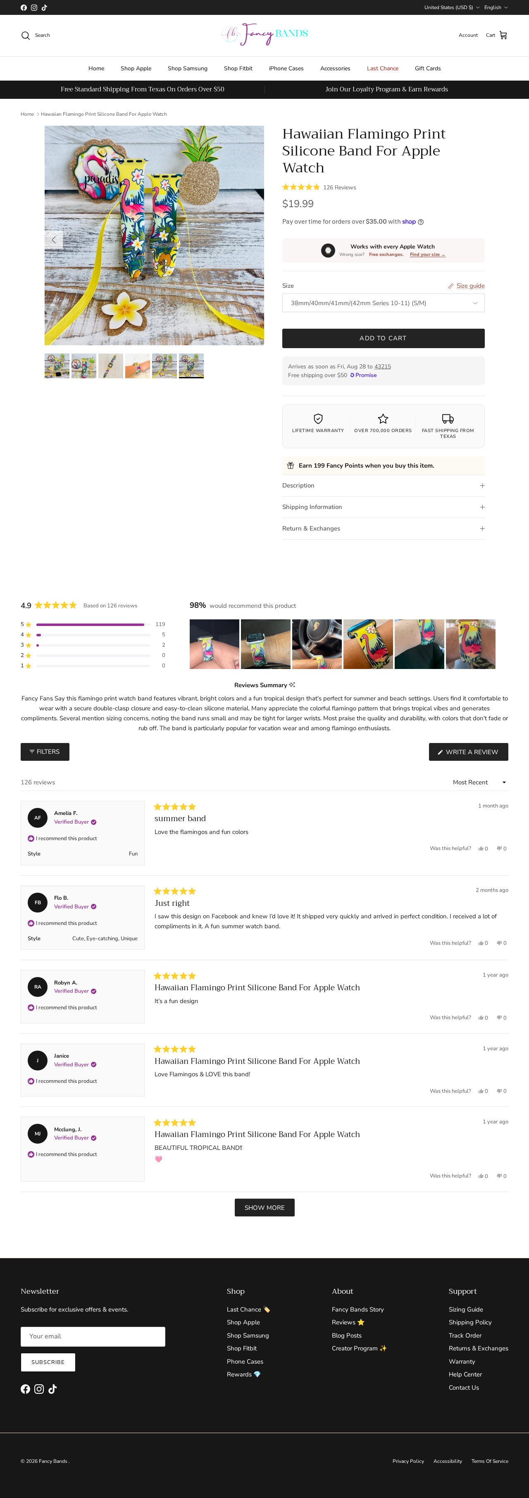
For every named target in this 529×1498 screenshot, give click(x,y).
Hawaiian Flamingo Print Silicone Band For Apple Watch (104, 114)
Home (96, 68)
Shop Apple (136, 68)
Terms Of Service (490, 1461)
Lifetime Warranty (318, 431)
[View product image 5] (164, 366)
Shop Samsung (187, 68)
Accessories (335, 68)
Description (298, 485)
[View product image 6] (191, 366)
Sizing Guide (466, 1309)
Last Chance (382, 68)
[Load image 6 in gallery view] (154, 235)
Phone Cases (245, 1361)
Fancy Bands (54, 1461)
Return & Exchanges (311, 528)
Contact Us (464, 1387)
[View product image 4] (137, 366)
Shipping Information (312, 507)
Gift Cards (428, 68)
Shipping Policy (470, 1322)
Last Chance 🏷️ (249, 1309)
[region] (343, 644)
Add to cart (383, 338)
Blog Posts (347, 1335)
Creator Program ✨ (359, 1348)
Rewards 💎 (244, 1374)
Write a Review (476, 754)
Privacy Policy (408, 1461)
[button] (319, 187)
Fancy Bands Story (358, 1309)
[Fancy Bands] (264, 35)
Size (288, 286)
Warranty (462, 1361)
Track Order (465, 1335)
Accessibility (448, 1461)
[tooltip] (292, 685)
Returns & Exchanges (478, 1348)
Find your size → (428, 254)
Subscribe (48, 1362)
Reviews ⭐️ (348, 1322)
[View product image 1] (57, 366)
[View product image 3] (110, 366)
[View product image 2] (83, 366)
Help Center (465, 1374)
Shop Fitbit (238, 68)
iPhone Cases (286, 68)
